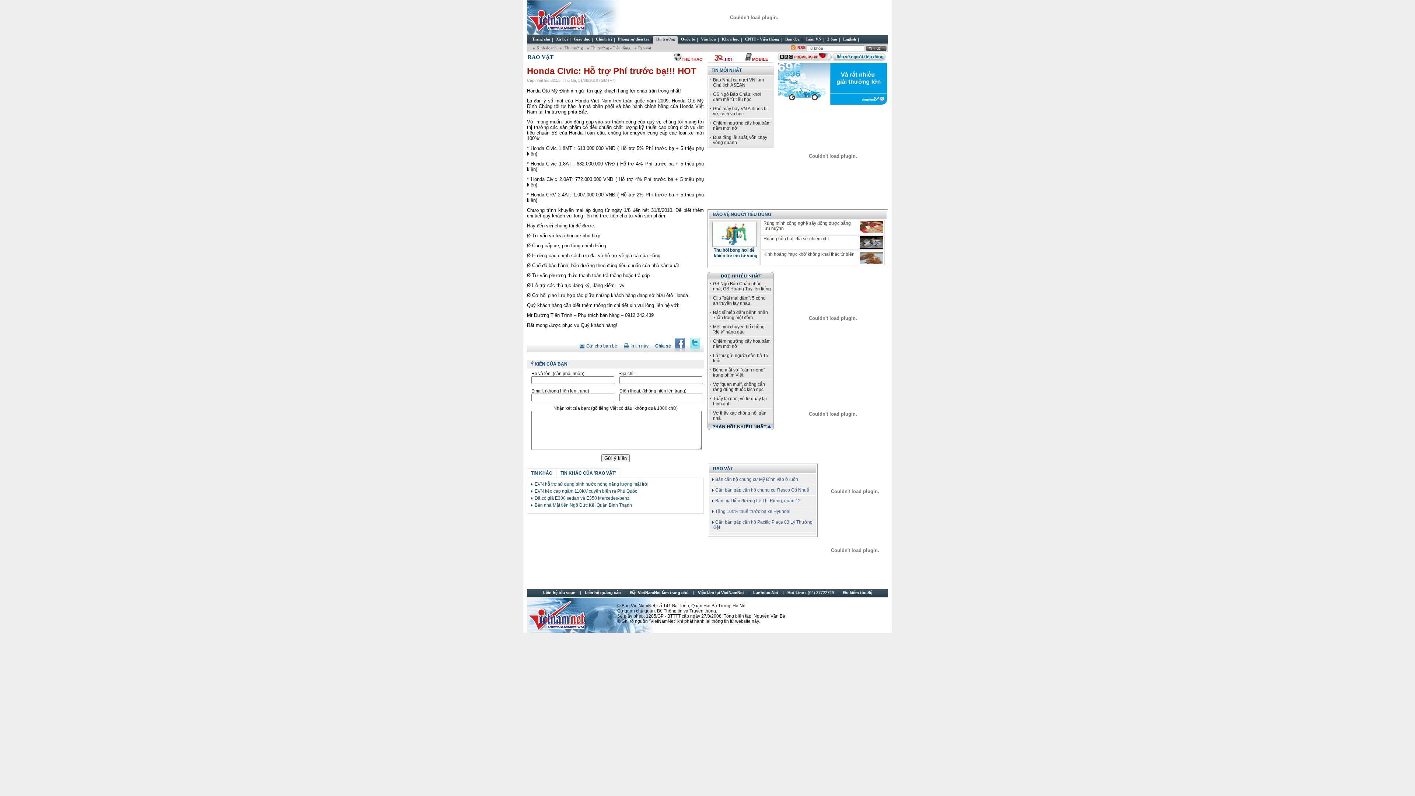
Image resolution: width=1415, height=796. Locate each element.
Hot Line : (811, 592)
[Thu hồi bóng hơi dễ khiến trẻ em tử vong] (734, 244)
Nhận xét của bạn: (615, 408)
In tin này (639, 346)
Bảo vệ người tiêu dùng (742, 214)
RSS (801, 47)
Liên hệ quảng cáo (603, 592)
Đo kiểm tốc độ (858, 592)
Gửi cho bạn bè (601, 346)
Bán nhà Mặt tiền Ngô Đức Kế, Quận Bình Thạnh (583, 505)
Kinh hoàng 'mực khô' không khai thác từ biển (809, 254)
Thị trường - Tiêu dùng (611, 48)
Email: (560, 391)
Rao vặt (644, 48)
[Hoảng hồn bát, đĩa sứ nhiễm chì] (871, 242)
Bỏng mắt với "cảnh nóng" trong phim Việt (739, 372)
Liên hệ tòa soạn (559, 592)
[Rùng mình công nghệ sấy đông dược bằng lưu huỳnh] (871, 227)
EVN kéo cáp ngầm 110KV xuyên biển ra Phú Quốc (586, 491)
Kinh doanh (547, 48)
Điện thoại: (652, 391)
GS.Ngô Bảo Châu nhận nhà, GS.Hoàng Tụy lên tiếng (742, 286)
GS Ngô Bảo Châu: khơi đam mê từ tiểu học (737, 97)
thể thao (692, 59)
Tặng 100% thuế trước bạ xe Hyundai (752, 511)
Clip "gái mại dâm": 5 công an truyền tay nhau (739, 301)
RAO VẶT (723, 468)
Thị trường (573, 48)
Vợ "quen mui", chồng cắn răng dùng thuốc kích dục (739, 387)
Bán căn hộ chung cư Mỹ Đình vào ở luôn (756, 479)
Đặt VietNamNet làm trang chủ (659, 592)
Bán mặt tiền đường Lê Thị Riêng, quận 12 (758, 500)
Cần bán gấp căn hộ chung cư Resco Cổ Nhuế (762, 490)
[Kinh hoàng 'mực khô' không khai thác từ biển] (871, 258)
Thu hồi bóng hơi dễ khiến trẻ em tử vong (735, 253)
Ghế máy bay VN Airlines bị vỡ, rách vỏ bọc (740, 111)
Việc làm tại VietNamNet (721, 592)
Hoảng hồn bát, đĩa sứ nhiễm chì (796, 238)
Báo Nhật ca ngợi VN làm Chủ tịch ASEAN (738, 82)
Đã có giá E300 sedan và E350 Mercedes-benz (582, 498)
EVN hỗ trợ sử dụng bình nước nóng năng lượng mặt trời (592, 484)
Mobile (760, 59)
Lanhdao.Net (765, 592)
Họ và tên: (557, 373)
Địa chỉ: (627, 373)
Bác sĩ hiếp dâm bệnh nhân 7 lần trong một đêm (740, 315)
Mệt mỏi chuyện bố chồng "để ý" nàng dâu (739, 329)
